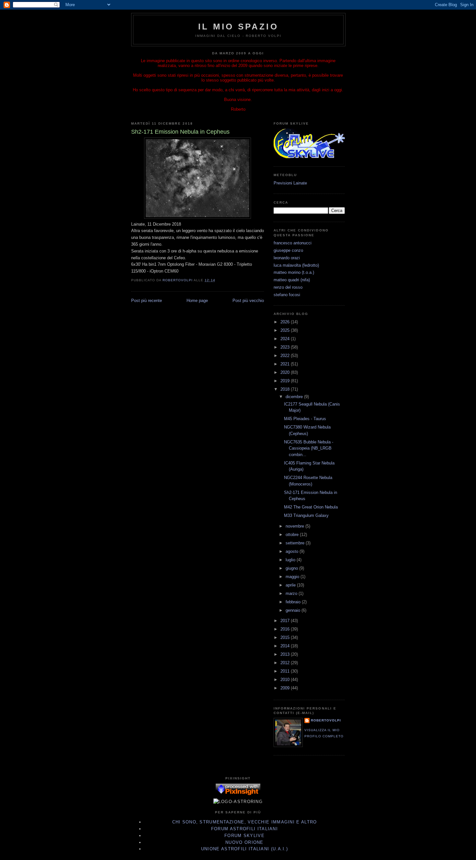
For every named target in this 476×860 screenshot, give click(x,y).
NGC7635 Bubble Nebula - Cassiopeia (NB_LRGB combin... (308, 448)
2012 (285, 662)
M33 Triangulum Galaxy (306, 515)
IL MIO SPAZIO (238, 26)
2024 (285, 338)
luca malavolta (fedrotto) (296, 265)
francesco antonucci (293, 242)
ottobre (293, 534)
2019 (285, 380)
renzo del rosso (288, 287)
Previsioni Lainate (290, 183)
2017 (285, 620)
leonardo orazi (287, 257)
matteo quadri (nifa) (292, 279)
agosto (293, 551)
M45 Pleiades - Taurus (305, 418)
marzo (292, 593)
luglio (291, 559)
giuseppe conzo (288, 250)
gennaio (293, 610)
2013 (285, 654)
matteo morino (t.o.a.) (294, 272)
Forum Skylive (244, 835)
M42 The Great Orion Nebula (311, 507)
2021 (285, 364)
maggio (293, 576)
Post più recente (146, 300)
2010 (285, 679)
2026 (285, 321)
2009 (285, 688)
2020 (285, 372)
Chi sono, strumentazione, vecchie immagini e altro (244, 822)
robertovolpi (326, 720)
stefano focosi (287, 294)
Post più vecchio (248, 300)
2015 (285, 637)
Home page (197, 300)
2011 (285, 671)
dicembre (295, 396)
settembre (296, 543)
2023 (285, 347)
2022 (285, 355)
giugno (292, 568)
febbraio (294, 601)
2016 (285, 629)
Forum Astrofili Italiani (244, 828)
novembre (295, 526)
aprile (291, 585)
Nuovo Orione (244, 842)
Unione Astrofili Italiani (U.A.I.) (244, 848)
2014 (285, 645)
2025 (285, 330)
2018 (285, 389)
